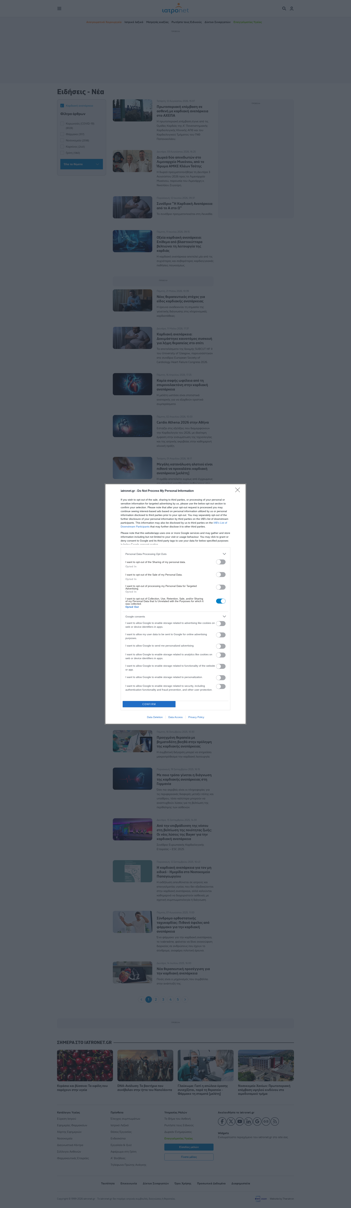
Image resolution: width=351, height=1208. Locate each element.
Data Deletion (155, 717)
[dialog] (175, 604)
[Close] (238, 491)
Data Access (175, 717)
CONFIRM (149, 704)
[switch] (221, 561)
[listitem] (175, 554)
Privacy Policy (196, 717)
